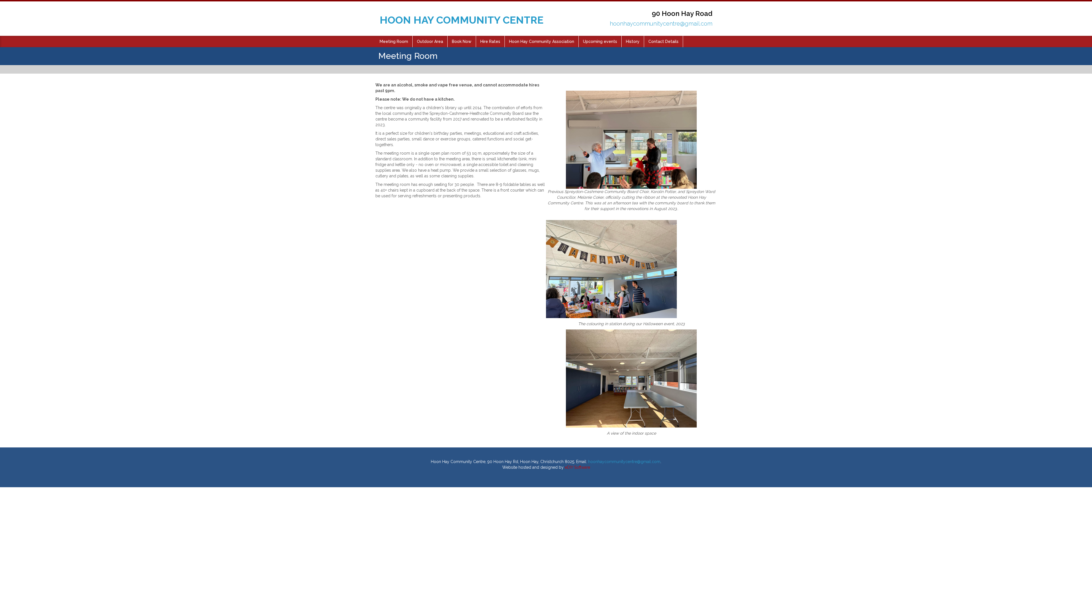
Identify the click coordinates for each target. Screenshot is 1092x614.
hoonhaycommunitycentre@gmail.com (661, 23)
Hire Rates (490, 41)
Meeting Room (394, 41)
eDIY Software (577, 467)
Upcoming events (600, 41)
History (633, 41)
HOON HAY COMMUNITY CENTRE (461, 20)
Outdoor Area (430, 41)
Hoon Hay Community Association (541, 41)
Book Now (461, 41)
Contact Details (663, 41)
